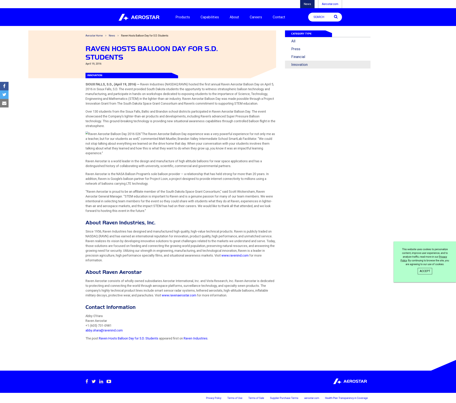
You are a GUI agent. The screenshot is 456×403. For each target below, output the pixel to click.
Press (295, 49)
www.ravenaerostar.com (179, 295)
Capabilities (210, 17)
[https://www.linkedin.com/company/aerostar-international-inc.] (101, 381)
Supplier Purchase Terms (284, 398)
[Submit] (336, 17)
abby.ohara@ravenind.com (104, 330)
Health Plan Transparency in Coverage (346, 398)
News (307, 4)
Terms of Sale (256, 398)
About (234, 17)
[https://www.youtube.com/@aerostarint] (109, 381)
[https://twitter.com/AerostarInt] (94, 381)
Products (182, 17)
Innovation (299, 64)
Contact (279, 17)
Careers (256, 17)
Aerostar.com (330, 4)
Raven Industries (196, 338)
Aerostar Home (94, 35)
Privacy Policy (214, 398)
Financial (298, 57)
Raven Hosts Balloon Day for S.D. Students (128, 338)
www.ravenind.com (235, 255)
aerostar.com (312, 398)
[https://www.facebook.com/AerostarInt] (87, 381)
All (293, 41)
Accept (425, 271)
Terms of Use (235, 398)
